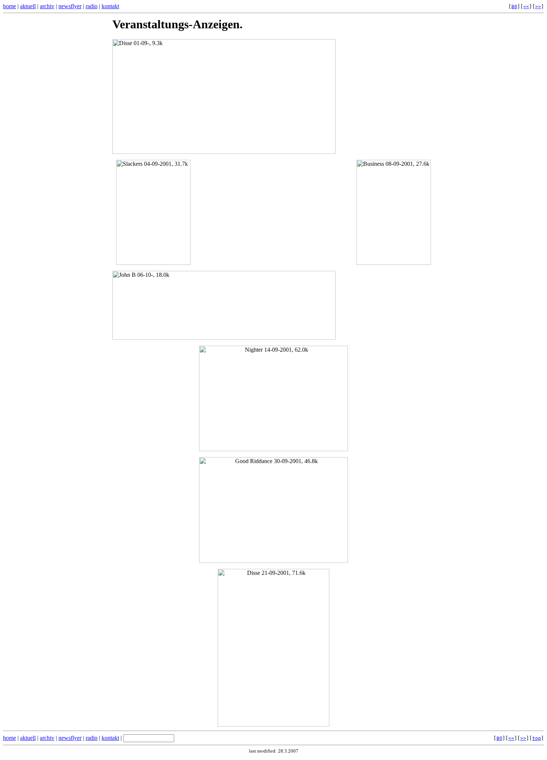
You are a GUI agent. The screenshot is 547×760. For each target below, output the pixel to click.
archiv (47, 6)
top (536, 738)
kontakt (110, 6)
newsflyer (69, 6)
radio (91, 6)
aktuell (28, 6)
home (9, 6)
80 (514, 6)
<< (526, 6)
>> (538, 6)
